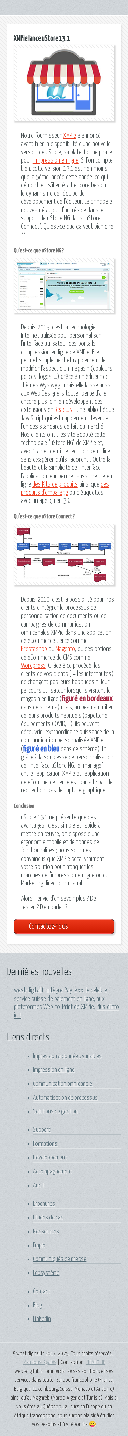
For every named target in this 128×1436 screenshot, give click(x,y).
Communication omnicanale (62, 1084)
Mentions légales (39, 1362)
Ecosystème (46, 1273)
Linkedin (42, 1319)
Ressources (46, 1232)
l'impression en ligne (56, 160)
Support (42, 1130)
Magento (65, 649)
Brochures (44, 1204)
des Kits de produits (55, 484)
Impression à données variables (67, 1056)
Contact (41, 1291)
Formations (45, 1144)
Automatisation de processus (65, 1098)
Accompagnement (52, 1172)
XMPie (69, 136)
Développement (50, 1158)
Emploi (39, 1245)
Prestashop (34, 649)
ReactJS (63, 410)
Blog (37, 1305)
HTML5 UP (95, 1362)
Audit (38, 1186)
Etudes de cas (48, 1218)
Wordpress (33, 666)
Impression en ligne (54, 1070)
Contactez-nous (48, 926)
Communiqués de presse (59, 1259)
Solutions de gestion (55, 1112)
